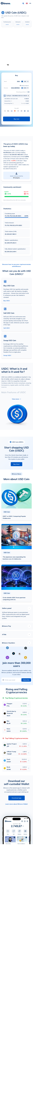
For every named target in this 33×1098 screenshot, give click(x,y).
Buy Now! (16, 464)
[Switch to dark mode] (23, 3)
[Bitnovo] (6, 3)
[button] (27, 3)
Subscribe (26, 680)
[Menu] (30, 3)
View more (15, 399)
